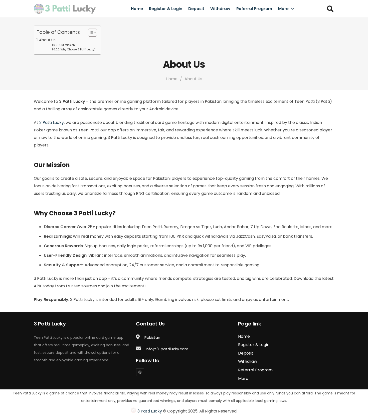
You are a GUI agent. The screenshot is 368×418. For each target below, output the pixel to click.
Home (244, 336)
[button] (330, 9)
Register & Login (253, 345)
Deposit (245, 353)
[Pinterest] (140, 372)
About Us (47, 39)
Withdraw (247, 361)
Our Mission (67, 45)
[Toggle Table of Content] (90, 32)
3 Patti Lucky (51, 122)
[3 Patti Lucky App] (65, 9)
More (243, 378)
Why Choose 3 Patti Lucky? (78, 49)
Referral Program (255, 370)
